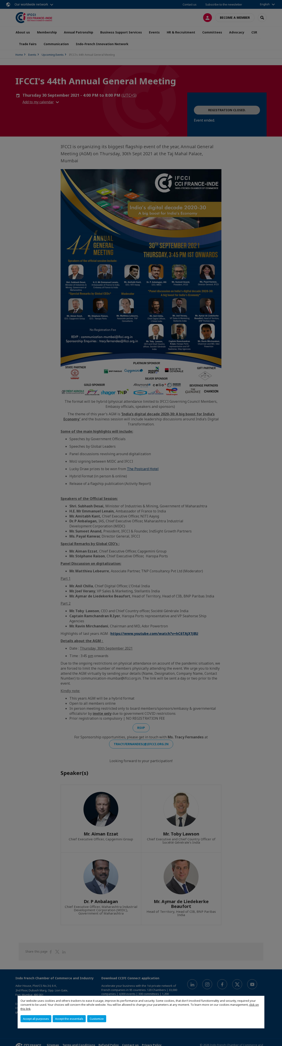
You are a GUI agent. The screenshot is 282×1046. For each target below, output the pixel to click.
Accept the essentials (69, 1019)
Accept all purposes (36, 1019)
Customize (97, 1019)
